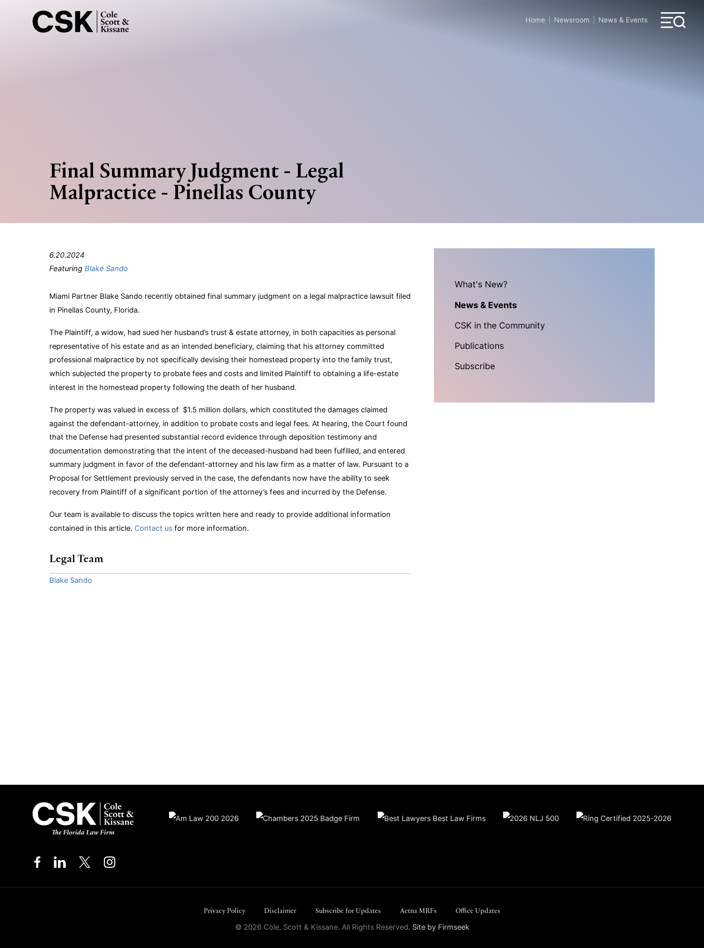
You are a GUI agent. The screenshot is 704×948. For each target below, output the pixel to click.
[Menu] (673, 20)
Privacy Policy (224, 910)
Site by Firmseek (440, 927)
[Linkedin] (59, 864)
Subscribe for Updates (348, 910)
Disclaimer (280, 910)
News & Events (623, 20)
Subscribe (475, 366)
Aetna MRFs (418, 910)
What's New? (481, 284)
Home (535, 20)
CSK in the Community (500, 325)
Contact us (153, 528)
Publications (479, 345)
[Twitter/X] (84, 864)
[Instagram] (110, 864)
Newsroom (572, 20)
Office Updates (477, 910)
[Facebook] (37, 864)
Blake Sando (106, 268)
